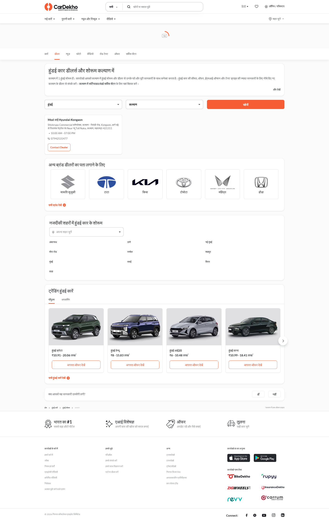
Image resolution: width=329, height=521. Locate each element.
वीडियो (90, 53)
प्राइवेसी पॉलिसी (51, 472)
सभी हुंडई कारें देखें (57, 377)
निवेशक (48, 483)
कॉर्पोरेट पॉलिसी (51, 477)
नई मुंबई (208, 242)
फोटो (78, 53)
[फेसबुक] (247, 515)
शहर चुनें (277, 18)
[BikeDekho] (238, 476)
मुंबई (51, 261)
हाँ (258, 394)
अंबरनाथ (53, 242)
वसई (129, 261)
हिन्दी (244, 6)
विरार (207, 261)
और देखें (276, 89)
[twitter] (254, 515)
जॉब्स (47, 460)
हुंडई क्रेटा (57, 350)
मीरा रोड (53, 251)
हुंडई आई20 (176, 350)
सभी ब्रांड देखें (55, 205)
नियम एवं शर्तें (50, 466)
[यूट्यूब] (264, 515)
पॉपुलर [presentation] (52, 299)
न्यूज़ (68, 53)
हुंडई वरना (234, 350)
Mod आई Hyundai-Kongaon (65, 119)
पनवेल (130, 251)
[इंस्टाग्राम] (273, 515)
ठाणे (129, 242)
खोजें (245, 104)
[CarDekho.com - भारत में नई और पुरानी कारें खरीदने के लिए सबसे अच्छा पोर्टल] (61, 7)
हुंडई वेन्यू (115, 350)
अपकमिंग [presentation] (65, 299)
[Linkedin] (282, 515)
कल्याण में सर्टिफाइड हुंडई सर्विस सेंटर (97, 83)
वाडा (51, 271)
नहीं (274, 394)
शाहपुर (208, 251)
